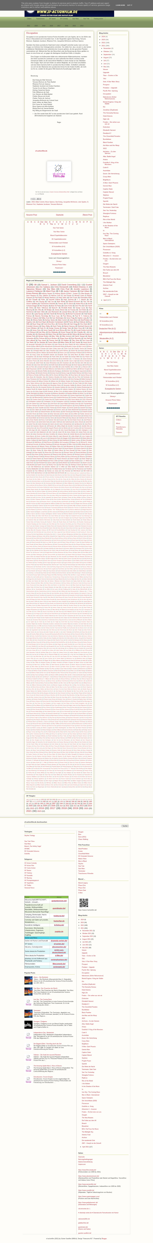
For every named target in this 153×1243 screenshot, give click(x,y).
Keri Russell (87, 638)
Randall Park (74, 715)
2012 (75, 806)
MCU (40, 369)
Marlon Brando (65, 664)
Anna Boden (66, 489)
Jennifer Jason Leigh (70, 361)
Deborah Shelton (68, 546)
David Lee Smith (47, 542)
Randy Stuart (83, 715)
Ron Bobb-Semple (51, 731)
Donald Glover (74, 550)
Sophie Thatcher (32, 754)
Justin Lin (58, 632)
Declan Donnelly (78, 546)
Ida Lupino (55, 589)
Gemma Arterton (62, 572)
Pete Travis (67, 707)
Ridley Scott (45, 318)
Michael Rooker (43, 336)
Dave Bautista (31, 295)
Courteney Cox (74, 532)
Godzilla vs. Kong (109, 253)
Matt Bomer (38, 442)
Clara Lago (78, 528)
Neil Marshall (67, 691)
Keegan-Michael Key (33, 638)
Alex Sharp (63, 479)
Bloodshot (106, 276)
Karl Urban (84, 291)
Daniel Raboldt (45, 538)
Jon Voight (56, 621)
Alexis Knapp (77, 481)
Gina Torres (50, 418)
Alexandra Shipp (49, 481)
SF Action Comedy (30, 863)
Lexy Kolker (69, 650)
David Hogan (83, 540)
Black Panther (108, 142)
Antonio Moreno (52, 493)
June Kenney (40, 632)
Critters (29, 18)
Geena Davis (77, 416)
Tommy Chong (88, 770)
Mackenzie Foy (70, 658)
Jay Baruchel (78, 424)
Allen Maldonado (57, 483)
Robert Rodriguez (47, 729)
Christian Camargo (39, 526)
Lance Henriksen (87, 644)
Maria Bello (86, 438)
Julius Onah (87, 629)
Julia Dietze (52, 629)
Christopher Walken (75, 401)
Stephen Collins (51, 756)
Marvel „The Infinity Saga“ (32, 846)
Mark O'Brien (46, 664)
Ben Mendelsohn (47, 346)
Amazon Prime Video (59, 264)
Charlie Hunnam (59, 399)
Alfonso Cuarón (81, 385)
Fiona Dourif (65, 566)
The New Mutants (109, 267)
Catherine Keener (48, 397)
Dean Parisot (50, 407)
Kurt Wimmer (49, 644)
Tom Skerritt (52, 379)
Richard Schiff (38, 456)
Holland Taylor (30, 587)
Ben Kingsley (44, 306)
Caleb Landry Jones (54, 348)
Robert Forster (71, 725)
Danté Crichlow (82, 538)
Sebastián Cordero (77, 746)
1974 (79, 799)
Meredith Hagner (82, 674)
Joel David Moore (53, 613)
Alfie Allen (84, 481)
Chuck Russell (43, 528)
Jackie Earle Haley (44, 422)
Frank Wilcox (70, 568)
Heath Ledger (86, 581)
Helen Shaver (49, 583)
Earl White (85, 552)
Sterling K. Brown (76, 464)
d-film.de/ (59, 955)
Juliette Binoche (75, 434)
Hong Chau (39, 587)
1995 (41, 803)
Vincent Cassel (65, 778)
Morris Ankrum (36, 687)
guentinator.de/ (59, 908)
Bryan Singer (36, 324)
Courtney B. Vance (85, 532)
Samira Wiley (73, 742)
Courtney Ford (30, 534)
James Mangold (86, 597)
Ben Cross (59, 391)
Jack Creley (31, 593)
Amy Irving (71, 387)
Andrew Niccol (80, 303)
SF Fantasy (28, 873)
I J (65, 222)
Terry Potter (37, 766)
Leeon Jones (52, 648)
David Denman (57, 540)
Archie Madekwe (63, 493)
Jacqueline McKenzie (70, 202)
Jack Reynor (32, 422)
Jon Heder (48, 621)
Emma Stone (47, 560)
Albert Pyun (50, 291)
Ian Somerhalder (38, 589)
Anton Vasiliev (86, 491)
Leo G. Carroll (41, 650)
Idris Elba (38, 310)
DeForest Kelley (31, 352)
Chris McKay (68, 524)
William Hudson (78, 782)
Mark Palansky (55, 664)
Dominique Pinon (80, 548)
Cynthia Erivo (49, 534)
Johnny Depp (58, 619)
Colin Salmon (32, 403)
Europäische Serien (59, 254)
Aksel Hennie (68, 383)
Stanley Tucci (52, 464)
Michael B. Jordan (86, 442)
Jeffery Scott (31, 605)
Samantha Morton (52, 742)
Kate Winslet (86, 434)
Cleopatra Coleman (41, 530)
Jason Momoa (60, 330)
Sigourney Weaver (34, 289)
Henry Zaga (39, 585)
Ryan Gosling (75, 460)
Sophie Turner (41, 464)
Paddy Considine (81, 697)
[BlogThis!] (34, 199)
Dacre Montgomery (68, 534)
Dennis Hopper (61, 407)
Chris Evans (73, 297)
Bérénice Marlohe (68, 513)
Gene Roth (71, 572)
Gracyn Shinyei (61, 577)
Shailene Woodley (54, 377)
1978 (33, 801)
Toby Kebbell (31, 770)
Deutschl (83, 407)
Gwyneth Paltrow (54, 299)
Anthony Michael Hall (65, 491)
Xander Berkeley (73, 784)
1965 (59, 799)
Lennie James (32, 650)
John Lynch (30, 432)
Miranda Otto (68, 685)
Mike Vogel (71, 682)
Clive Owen (83, 324)
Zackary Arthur (72, 786)
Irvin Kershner (52, 591)
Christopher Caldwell (73, 526)
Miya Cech (77, 685)
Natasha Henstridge (41, 316)
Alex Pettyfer (44, 385)
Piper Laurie (56, 711)
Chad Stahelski (66, 519)
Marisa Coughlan (68, 662)
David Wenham (48, 544)
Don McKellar (35, 550)
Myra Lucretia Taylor (65, 687)
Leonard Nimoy (67, 312)
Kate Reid (84, 634)
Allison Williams (68, 483)
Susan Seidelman (80, 760)
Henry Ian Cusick (77, 583)
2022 (104, 42)
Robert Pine (72, 727)
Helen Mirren (40, 583)
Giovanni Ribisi (61, 418)
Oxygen (106, 264)
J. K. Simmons (75, 358)
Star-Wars (27, 844)
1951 (27, 799)
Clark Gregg (73, 324)
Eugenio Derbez (67, 562)
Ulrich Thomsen (65, 776)
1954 (37, 799)
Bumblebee (107, 139)
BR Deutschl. (49, 391)
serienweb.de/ (59, 967)
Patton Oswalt (76, 701)
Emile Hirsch (32, 414)
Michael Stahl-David (63, 680)
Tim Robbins (65, 340)
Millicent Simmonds (37, 685)
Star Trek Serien (58, 228)
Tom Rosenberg (78, 770)
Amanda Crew (78, 483)
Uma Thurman (65, 471)
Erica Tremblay (38, 562)
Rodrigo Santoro (87, 729)
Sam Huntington (46, 740)
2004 (90, 803)
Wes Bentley (40, 782)
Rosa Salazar (73, 733)
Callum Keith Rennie (43, 515)
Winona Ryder (37, 320)
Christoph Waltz (38, 350)
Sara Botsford (83, 742)
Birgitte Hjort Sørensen (82, 503)
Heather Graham (30, 583)
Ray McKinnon (44, 717)
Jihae (48, 609)
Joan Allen (29, 611)
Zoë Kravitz (60, 473)
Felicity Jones (30, 416)
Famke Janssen (85, 414)
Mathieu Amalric (38, 670)
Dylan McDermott (73, 409)
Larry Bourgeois (50, 646)
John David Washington (68, 430)
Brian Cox (83, 393)
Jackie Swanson (75, 593)
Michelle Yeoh (68, 371)
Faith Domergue (71, 564)
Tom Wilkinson (39, 471)
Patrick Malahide (55, 701)
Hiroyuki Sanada (86, 585)
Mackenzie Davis (55, 438)
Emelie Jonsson (68, 558)
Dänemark (84, 409)
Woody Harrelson (50, 297)
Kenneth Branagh (66, 365)
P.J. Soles (72, 697)
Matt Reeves (48, 442)
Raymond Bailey (61, 717)
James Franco (32, 361)
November (107, 48)
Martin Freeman (56, 666)
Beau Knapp (86, 497)
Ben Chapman (37, 499)
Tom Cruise (86, 340)
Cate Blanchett (36, 397)
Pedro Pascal (62, 705)
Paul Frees (38, 703)
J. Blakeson (81, 591)
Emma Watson (68, 560)
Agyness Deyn (57, 383)
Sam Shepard (86, 740)
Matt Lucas (74, 670)
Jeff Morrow (72, 603)
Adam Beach (41, 475)
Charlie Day (48, 399)
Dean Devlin (29, 546)
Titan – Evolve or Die (110, 75)
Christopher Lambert (34, 401)
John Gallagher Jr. (84, 430)
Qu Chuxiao (42, 713)
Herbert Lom (56, 585)
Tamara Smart (63, 762)
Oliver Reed (47, 697)
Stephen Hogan (71, 756)
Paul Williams (37, 705)
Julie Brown (69, 629)
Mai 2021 (85, 947)
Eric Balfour (77, 560)
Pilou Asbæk (47, 711)
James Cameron (70, 291)
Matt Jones (66, 670)
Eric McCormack (86, 560)
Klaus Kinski (51, 642)
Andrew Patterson (54, 487)
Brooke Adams (69, 511)
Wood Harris (59, 784)
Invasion (61, 420)
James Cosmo (68, 597)
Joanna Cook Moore (48, 611)
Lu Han (71, 654)
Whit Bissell (77, 471)
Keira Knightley (53, 638)
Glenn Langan (76, 574)
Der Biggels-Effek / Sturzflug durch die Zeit (47, 1044)
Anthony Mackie (60, 293)
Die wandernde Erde (110, 291)
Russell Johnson (82, 735)
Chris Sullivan (86, 524)
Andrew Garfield (43, 487)
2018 (51, 26)
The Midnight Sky (109, 282)
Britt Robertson (40, 395)
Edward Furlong (81, 554)
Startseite (60, 215)
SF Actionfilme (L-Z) (58, 250)
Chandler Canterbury (77, 397)
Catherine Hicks (32, 519)
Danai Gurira (83, 536)
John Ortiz (83, 363)
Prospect (106, 85)
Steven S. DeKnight (33, 760)
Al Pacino (47, 477)
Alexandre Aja (59, 481)
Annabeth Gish (30, 491)
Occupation (107, 94)
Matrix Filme (52, 334)
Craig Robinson (40, 534)
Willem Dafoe (64, 342)
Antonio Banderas (31, 493)
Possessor (106, 249)
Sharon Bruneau (66, 748)
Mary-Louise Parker (62, 668)
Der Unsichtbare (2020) (111, 246)
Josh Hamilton (37, 627)
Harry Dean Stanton (32, 420)
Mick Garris (35, 682)
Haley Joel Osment (33, 581)
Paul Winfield (46, 705)
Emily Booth (87, 558)
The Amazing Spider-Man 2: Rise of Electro (48, 1066)
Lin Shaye (53, 652)
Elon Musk (58, 558)
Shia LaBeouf (30, 340)
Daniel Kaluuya (55, 405)
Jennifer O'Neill (62, 605)
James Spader (48, 330)
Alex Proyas (48, 479)
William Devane (58, 782)
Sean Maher (45, 746)
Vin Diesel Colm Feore (53, 778)
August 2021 (86, 939)
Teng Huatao (62, 764)
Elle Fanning (67, 411)
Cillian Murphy (85, 293)
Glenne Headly (86, 574)
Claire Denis (61, 528)
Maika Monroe (61, 369)
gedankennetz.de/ (59, 901)
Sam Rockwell (40, 462)
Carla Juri (28, 517)
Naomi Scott (58, 689)
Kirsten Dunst (36, 642)
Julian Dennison (38, 434)
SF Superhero (28, 883)
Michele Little (82, 680)
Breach (105, 273)
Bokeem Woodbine (59, 393)
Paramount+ (59, 268)
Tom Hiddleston (68, 770)
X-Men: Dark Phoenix (110, 183)
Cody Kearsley (71, 530)
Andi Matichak (78, 485)
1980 (44, 801)
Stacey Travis (43, 754)
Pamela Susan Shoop (50, 699)
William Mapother (30, 784)
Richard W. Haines (37, 723)
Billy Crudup (41, 503)
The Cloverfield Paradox (111, 136)
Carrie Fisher (68, 306)
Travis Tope (48, 774)
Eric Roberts (29, 562)
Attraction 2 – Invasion (111, 256)
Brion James (53, 511)
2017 (58, 26)
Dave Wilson (36, 540)
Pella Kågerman (82, 705)
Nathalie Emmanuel (42, 691)
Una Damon (75, 776)
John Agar (32, 430)
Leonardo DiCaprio (43, 367)
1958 (53, 799)
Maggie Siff (47, 660)
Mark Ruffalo (61, 301)
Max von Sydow (78, 672)
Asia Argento (83, 495)
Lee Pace (31, 367)
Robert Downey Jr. (80, 287)
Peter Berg (75, 707)
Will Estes (49, 782)
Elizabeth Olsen (62, 354)
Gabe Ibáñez (73, 570)
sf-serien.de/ (59, 944)
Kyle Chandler (78, 332)
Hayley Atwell (76, 581)
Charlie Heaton (63, 522)
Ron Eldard (61, 731)
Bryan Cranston (41, 348)
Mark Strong (53, 440)
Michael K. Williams (44, 678)
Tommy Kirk (31, 772)
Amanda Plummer (46, 387)
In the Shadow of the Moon (90, 1086)
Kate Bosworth (76, 634)
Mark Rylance (43, 440)
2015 (74, 26)
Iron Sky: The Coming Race (43, 999)
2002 (78, 803)
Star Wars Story (63, 464)
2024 (104, 36)
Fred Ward (55, 416)
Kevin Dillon (29, 640)
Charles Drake (30, 522)
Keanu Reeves (32, 293)
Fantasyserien (98, 18)
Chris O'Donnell (87, 399)
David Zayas (68, 544)
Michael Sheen (52, 680)
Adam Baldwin (31, 475)
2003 (84, 803)
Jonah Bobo (64, 621)
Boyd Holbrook (80, 322)
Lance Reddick (32, 646)
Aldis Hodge (88, 383)
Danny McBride (79, 405)
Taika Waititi (71, 466)
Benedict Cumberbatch (56, 322)
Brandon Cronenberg (51, 507)
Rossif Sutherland (53, 735)
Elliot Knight (50, 558)
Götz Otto (79, 579)
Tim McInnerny (86, 766)
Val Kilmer (82, 776)
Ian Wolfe (47, 589)
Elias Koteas (56, 411)
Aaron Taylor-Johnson (33, 383)
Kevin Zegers (47, 640)
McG (29, 674)
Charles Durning (40, 522)
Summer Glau (62, 760)
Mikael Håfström (54, 682)
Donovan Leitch (39, 552)
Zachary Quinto (50, 320)
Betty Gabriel (69, 391)
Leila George (61, 648)
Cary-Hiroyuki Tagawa (77, 517)
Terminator (86, 377)
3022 (105, 148)
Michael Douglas (85, 369)
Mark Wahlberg (64, 440)
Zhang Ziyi (87, 786)
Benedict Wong (60, 346)
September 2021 (87, 936)
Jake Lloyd (43, 597)
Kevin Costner (41, 436)
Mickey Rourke (44, 682)
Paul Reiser (66, 703)
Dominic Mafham (69, 548)
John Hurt (75, 363)
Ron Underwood (35, 733)
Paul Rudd (38, 297)
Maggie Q (66, 438)
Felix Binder (39, 566)
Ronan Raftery (46, 733)
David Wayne (39, 544)
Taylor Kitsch (31, 764)
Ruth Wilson (35, 737)
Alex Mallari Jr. (38, 479)
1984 (67, 801)
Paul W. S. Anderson (82, 316)
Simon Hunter (29, 752)
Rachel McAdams (81, 452)
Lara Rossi (41, 646)
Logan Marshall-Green (33, 438)
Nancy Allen (31, 689)
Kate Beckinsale (66, 634)
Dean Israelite (39, 407)
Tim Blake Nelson (57, 469)
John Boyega (40, 301)
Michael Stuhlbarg (46, 444)
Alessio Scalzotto (85, 477)
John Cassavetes (68, 615)
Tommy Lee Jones (53, 471)
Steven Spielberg (32, 303)
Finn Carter (47, 566)
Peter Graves (56, 709)
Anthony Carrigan (41, 491)
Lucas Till (87, 654)
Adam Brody (49, 475)
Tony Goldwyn (67, 772)
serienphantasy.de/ (59, 960)
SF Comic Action (29, 868)
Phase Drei (57, 452)
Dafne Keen (78, 534)
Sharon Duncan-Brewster (79, 748)
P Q (89, 222)
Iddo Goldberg (64, 589)
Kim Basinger (75, 640)
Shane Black (57, 748)
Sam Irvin (56, 740)
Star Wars (75, 18)
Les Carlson (50, 650)
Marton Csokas (76, 666)
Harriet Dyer (44, 581)
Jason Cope (43, 601)
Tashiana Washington (86, 762)
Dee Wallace (42, 352)
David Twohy (57, 326)
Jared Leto (53, 424)
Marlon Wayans (76, 664)
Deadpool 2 (107, 133)
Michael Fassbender (74, 314)
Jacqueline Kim (50, 595)
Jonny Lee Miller (37, 625)
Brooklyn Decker (80, 511)
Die (46, 222)
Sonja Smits (79, 752)
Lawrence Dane (42, 648)
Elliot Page (76, 411)
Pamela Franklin (37, 699)
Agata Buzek (29, 477)
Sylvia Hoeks (36, 762)
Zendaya (76, 381)
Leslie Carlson (59, 650)
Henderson (58, 583)
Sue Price (77, 377)
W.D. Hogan (49, 780)
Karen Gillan (41, 312)
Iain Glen (54, 420)
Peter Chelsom (83, 707)
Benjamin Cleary (35, 501)
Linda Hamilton (65, 367)
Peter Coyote (82, 450)
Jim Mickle (62, 609)
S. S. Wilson (86, 460)
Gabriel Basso (82, 570)
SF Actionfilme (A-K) (58, 246)
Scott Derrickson (75, 462)
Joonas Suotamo (48, 625)
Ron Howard (76, 731)
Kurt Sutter (41, 644)
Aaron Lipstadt (80, 473)
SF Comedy (64, 18)
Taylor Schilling (41, 764)
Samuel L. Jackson (49, 285)
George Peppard (47, 574)
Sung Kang (71, 760)
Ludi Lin (28, 656)
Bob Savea (64, 505)
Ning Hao (53, 693)
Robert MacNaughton (60, 727)
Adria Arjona (46, 383)
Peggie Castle (72, 705)
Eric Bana (65, 414)
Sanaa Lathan (51, 462)
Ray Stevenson (45, 454)
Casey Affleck (88, 517)
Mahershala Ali (76, 438)
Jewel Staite (87, 607)
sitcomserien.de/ (59, 947)
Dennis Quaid (73, 407)
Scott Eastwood (45, 744)
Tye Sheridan (41, 342)
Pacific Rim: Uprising (110, 91)
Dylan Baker (77, 552)
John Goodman (64, 363)
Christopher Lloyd (61, 401)
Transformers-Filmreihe (47, 303)
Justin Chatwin (49, 632)
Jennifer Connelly (73, 426)
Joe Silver (44, 613)
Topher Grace (86, 772)
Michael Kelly (55, 678)
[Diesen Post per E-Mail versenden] (32, 199)
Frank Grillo (55, 356)
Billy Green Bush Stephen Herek (65, 503)
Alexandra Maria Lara (37, 481)
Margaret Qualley (45, 662)
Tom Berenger (40, 770)
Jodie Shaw (59, 611)
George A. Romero (81, 572)
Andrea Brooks (88, 485)
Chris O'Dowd (77, 524)
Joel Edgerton (64, 613)
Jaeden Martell (83, 595)
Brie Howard (31, 511)
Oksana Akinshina (50, 695)
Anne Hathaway (81, 344)
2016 (66, 26)
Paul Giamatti (70, 450)
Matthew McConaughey (61, 442)
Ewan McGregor (44, 356)
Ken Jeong (79, 638)
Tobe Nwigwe (88, 768)
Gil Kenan (42, 418)
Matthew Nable (35, 672)
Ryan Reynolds (76, 338)
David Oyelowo (85, 350)
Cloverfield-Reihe (60, 530)
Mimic (90, 371)
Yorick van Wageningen (38, 786)
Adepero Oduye (86, 475)
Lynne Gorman (48, 658)
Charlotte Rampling (31, 524)
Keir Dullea (44, 638)
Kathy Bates (69, 636)
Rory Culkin (54, 460)
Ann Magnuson (57, 489)
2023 (39, 811)
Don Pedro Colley (54, 550)
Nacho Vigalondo (87, 687)
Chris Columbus (43, 524)
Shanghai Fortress (109, 213)
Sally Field (76, 737)
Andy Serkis (63, 297)
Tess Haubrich (46, 766)
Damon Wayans (32, 536)
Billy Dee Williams (50, 503)
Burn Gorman (58, 513)
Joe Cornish (77, 611)
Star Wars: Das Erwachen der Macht (45, 988)
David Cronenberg (68, 285)
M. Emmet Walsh (59, 658)
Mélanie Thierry (44, 446)
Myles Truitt (55, 687)
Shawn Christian (45, 750)
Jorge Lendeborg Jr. (68, 625)
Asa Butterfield (63, 495)
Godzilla (37, 577)
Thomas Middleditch (32, 469)
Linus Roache (83, 652)
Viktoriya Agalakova (39, 778)
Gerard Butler (32, 418)
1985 (72, 801)
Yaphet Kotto (83, 784)
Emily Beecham (78, 558)
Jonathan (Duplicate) (110, 110)
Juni (105, 64)
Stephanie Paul (30, 756)
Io (103, 230)
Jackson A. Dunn (85, 593)
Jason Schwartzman (65, 424)
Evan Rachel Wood (42, 564)
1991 (30, 803)
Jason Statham (52, 601)
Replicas (106, 216)
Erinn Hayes (47, 562)
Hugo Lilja (85, 587)
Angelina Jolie (30, 322)
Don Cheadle (33, 299)
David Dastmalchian (46, 540)
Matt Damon (63, 334)
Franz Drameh (32, 570)
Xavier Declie (30, 473)
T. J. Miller (44, 762)
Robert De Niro (52, 725)
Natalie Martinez (30, 691)
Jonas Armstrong (74, 621)
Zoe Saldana (44, 287)
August (106, 57)
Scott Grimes (55, 744)
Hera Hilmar (48, 585)
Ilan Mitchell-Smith (82, 589)
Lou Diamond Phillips (52, 654)
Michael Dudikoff (32, 678)
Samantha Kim (41, 742)
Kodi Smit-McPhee (61, 642)
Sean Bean (29, 377)
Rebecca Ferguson (32, 318)
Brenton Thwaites (42, 509)
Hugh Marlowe (76, 587)
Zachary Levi (41, 473)
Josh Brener (87, 625)
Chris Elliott (52, 524)
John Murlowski (74, 617)
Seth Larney (39, 748)
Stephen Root (57, 758)
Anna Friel (75, 489)
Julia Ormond (60, 629)
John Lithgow (64, 617)
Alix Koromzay (47, 483)
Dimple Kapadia (49, 548)
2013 (82, 806)
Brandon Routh (63, 507)
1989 (84, 801)
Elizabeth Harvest (109, 130)
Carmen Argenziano (76, 395)
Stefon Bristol (61, 754)
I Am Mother (107, 222)
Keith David (54, 365)
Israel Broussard (72, 591)
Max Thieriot (61, 672)
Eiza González (63, 556)
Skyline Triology (29, 835)
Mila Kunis (79, 682)
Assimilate (106, 170)
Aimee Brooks (39, 477)
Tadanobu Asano (53, 762)
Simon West (48, 752)
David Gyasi (75, 540)
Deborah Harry (47, 546)
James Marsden (45, 361)
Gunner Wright (71, 579)
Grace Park (52, 577)
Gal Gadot (65, 356)
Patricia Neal (45, 701)
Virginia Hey (29, 780)
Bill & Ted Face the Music (112, 279)
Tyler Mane (49, 776)
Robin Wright (86, 458)
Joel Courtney (74, 428)
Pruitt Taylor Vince (77, 711)
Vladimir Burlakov (39, 780)
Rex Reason (37, 719)
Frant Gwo (78, 568)
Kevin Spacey (78, 365)
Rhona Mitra (45, 375)
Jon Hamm (39, 621)
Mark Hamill (50, 314)
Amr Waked (87, 483)
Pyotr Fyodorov (88, 711)
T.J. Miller (62, 466)
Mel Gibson (73, 334)
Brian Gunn (65, 509)
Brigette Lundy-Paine (41, 511)
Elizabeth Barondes (85, 556)
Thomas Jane (53, 340)
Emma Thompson (57, 560)
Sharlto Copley (67, 377)
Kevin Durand (38, 640)
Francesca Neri (42, 568)
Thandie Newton (56, 766)
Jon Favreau (72, 310)
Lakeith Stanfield (68, 644)
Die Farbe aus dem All (111, 270)
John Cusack (54, 430)
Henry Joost (87, 583)
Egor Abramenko (52, 556)
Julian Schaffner (50, 434)
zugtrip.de (59, 931)
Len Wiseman (70, 648)
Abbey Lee (89, 473)
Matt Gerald (58, 670)
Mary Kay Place (51, 668)
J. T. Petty (89, 591)
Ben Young (71, 499)
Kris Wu (70, 642)
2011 (67, 806)
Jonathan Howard (42, 623)
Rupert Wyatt (72, 735)
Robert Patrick (36, 458)
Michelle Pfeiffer (42, 371)
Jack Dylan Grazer (75, 420)
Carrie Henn (55, 517)
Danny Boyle (55, 538)
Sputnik (105, 201)
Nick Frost (76, 691)
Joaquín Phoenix (53, 428)
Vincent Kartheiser (76, 778)
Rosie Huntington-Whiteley (39, 735)
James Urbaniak (61, 599)
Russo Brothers (52, 338)
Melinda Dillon (64, 674)
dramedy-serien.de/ (59, 941)
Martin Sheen (66, 666)
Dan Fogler (58, 536)
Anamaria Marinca (68, 485)
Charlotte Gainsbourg (84, 522)
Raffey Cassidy (45, 715)
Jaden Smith (56, 422)
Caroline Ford (46, 517)
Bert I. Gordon (73, 293)
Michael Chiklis (58, 676)
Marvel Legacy (86, 666)
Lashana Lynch (77, 646)
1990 (90, 801)
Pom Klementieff (66, 711)
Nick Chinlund (36, 448)
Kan (47, 365)
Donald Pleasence (85, 550)
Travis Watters (57, 774)
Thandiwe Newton (84, 466)
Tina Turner (61, 768)
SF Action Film (29, 865)
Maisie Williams (56, 660)
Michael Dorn (77, 676)
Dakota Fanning (88, 534)
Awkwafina (48, 497)
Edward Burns (61, 554)
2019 (43, 26)
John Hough (37, 617)
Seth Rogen (48, 748)
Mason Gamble (73, 668)
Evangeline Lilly (31, 356)
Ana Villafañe (48, 485)
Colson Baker (64, 403)
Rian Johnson (68, 454)
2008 (45, 806)
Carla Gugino (63, 395)
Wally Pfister (67, 780)
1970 (68, 799)
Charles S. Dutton (51, 522)
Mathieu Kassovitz (48, 670)
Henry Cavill (45, 420)
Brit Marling (61, 511)
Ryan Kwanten (51, 737)
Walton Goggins (77, 780)
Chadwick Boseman (62, 397)
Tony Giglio (58, 772)
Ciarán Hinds (52, 528)
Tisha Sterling (79, 768)
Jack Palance (88, 420)
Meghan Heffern (44, 674)
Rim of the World (109, 219)
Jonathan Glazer (85, 621)
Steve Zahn (78, 758)
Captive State (108, 189)
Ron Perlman (40, 338)
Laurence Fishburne (34, 291)
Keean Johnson (88, 636)
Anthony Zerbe (77, 491)
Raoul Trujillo (34, 717)
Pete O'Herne (46, 707)
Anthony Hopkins (68, 389)
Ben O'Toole (46, 499)
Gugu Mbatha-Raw (60, 579)
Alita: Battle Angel (109, 156)
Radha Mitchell (35, 715)
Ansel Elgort (42, 322)
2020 (36, 26)
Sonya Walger (88, 752)
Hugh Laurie (67, 587)
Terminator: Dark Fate (111, 207)
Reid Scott (84, 717)
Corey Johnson (47, 532)
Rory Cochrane (63, 733)
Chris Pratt (64, 289)
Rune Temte (63, 735)
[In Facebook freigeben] (38, 199)
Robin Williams (57, 729)
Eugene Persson (57, 562)
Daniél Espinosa (67, 405)
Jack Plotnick (64, 593)
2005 (31, 806)
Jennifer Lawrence (81, 289)
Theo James (42, 340)
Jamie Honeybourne (72, 599)
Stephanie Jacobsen (43, 204)
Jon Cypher (31, 621)
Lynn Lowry (39, 658)
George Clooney (54, 328)
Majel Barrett (65, 660)
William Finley (67, 782)
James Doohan (87, 358)
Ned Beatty (59, 691)
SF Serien (52, 18)
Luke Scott (55, 656)
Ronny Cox (54, 733)
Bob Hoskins (55, 505)
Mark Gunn (37, 664)
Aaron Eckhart (85, 381)
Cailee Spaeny (88, 513)
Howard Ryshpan (48, 587)
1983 (61, 801)
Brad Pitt (32, 507)
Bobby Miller (72, 505)
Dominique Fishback (75, 352)
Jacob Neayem (30, 595)
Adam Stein (67, 475)
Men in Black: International (108, 239)
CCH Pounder (78, 513)
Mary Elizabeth (41, 668)
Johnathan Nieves (37, 619)
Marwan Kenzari (30, 668)
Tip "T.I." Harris (70, 768)
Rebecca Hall (57, 454)
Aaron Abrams (70, 473)
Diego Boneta (31, 548)
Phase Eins (48, 452)
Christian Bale (62, 324)
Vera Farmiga (75, 379)
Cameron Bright (65, 515)
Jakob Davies (58, 597)
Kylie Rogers (58, 644)
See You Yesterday (109, 210)
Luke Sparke (82, 202)
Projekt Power (108, 198)
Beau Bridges (77, 497)
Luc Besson (84, 367)
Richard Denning (76, 719)
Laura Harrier (86, 646)
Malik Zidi (85, 660)
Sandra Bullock (63, 462)
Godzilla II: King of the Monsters (111, 163)
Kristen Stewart (66, 332)
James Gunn (36, 330)
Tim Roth (35, 768)
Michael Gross (30, 371)
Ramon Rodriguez (64, 715)
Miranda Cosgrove (58, 685)
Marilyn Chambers (57, 662)
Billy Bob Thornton (31, 503)
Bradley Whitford (72, 393)
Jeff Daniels (50, 426)
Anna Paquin (69, 344)
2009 (53, 806)
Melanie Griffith (54, 674)
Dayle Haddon (86, 544)
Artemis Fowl (107, 285)
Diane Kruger (88, 546)
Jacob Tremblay (40, 595)
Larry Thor (59, 646)
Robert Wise (64, 375)
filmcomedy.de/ (59, 964)
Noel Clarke (87, 693)
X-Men (65, 784)
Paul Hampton (47, 703)
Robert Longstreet (48, 727)
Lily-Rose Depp (45, 652)
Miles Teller (55, 336)
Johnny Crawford (48, 619)
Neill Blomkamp (68, 446)
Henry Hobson (67, 583)
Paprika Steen (82, 699)
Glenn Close (78, 328)
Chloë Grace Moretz (73, 399)
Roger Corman (32, 731)
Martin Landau (75, 440)
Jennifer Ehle (86, 426)
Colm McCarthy (37, 532)
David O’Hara (65, 542)
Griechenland (49, 579)
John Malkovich (41, 432)
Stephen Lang (81, 318)
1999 (61, 803)
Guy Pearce (86, 356)
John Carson (58, 615)
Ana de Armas (57, 485)
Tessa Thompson (31, 379)
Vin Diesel (69, 303)
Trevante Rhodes (67, 774)
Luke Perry (47, 656)
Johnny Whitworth (77, 619)
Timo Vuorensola (44, 768)
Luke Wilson (83, 656)
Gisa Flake (68, 574)
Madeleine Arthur (81, 658)
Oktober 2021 (87, 933)
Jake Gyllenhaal (67, 422)
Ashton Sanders (73, 495)
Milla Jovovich (67, 336)
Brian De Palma (56, 306)
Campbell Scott (75, 515)
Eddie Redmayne (37, 554)
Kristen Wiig (52, 436)
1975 (84, 799)
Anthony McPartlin (52, 491)
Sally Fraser (30, 462)
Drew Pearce (69, 552)
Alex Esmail (29, 479)
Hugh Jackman (69, 299)
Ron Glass (68, 731)
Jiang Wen (42, 609)
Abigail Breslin (87, 342)
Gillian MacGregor (58, 574)
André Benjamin (75, 487)
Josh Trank (55, 627)
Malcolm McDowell (75, 660)
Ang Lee (84, 487)
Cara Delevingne (85, 515)
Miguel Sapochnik (80, 371)
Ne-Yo (51, 691)
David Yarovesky (59, 544)
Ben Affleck (36, 346)
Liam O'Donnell (86, 650)
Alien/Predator (85, 320)
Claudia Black (30, 530)
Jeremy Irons (30, 428)
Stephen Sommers (68, 758)
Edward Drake (71, 554)
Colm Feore (53, 403)
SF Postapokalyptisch (31, 880)
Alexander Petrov (55, 385)
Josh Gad (28, 627)
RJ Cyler (74, 713)
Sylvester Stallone (50, 466)
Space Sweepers (109, 243)
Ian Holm (44, 358)
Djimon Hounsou (69, 326)
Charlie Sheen (72, 522)
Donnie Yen (29, 552)
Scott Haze (64, 744)
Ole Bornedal (61, 695)
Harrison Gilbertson (55, 581)
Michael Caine (79, 295)
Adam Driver (74, 320)
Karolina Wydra (35, 634)
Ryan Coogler (64, 460)
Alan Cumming (55, 477)
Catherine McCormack (44, 519)
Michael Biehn (72, 369)
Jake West (50, 597)
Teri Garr (70, 764)
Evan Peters (31, 564)
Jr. (86, 627)
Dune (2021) (82, 837)
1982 (55, 801)
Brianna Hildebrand (75, 509)
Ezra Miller (74, 414)
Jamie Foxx (32, 424)
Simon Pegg (70, 318)
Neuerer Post (31, 215)
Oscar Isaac (55, 316)
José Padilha (63, 627)
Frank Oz (43, 328)
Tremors (60, 303)
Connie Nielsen (63, 350)
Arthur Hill (54, 495)
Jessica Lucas (77, 607)
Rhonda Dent (55, 719)
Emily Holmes (29, 560)
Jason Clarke (34, 601)
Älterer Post (87, 215)
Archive (71, 493)
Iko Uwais (73, 589)
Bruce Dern (89, 511)
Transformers (40, 18)
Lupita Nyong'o (39, 314)
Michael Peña (30, 336)
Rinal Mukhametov (78, 723)
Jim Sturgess (70, 609)
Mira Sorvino (47, 685)
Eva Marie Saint (78, 562)
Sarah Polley (34, 744)
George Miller (75, 356)
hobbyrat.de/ (59, 916)
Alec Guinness (32, 385)
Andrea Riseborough (83, 387)
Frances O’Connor (31, 568)
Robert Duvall (61, 725)
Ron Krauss (85, 731)
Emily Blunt (74, 354)
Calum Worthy (54, 515)
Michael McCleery (65, 678)
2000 (67, 803)
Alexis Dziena (68, 481)
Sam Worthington (58, 318)
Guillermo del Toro (84, 418)
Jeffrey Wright (61, 426)
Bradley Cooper (71, 346)
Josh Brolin (82, 310)
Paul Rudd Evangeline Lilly (79, 703)
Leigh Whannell (63, 436)
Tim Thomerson (79, 469)
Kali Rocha (77, 632)
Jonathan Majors (66, 623)
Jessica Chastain (84, 361)
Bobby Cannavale (45, 393)
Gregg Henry (31, 579)
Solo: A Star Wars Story (111, 81)
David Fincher (66, 540)
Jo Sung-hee (86, 609)
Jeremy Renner (60, 310)
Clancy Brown (69, 528)
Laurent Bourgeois (31, 648)
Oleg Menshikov (71, 695)
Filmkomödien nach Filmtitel (58, 243)
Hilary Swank (75, 585)
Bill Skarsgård (32, 393)
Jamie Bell (89, 422)
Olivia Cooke (88, 373)
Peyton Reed (83, 709)
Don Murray (44, 550)
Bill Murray (78, 391)
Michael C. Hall (48, 676)
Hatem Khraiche (66, 581)
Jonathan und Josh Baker (80, 623)
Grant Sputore (70, 577)
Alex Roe (55, 479)
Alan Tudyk (78, 383)
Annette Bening (55, 389)
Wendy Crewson (30, 782)
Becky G (28, 499)
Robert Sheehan (62, 458)
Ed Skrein (35, 411)
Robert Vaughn (74, 458)
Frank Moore (61, 568)
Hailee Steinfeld (88, 579)
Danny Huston (73, 538)
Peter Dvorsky (36, 709)
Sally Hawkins (84, 737)
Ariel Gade (77, 493)
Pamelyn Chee (61, 699)
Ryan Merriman (61, 737)
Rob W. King (31, 725)
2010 (61, 806)
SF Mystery (28, 878)
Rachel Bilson (82, 713)
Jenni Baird (53, 605)
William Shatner (66, 381)
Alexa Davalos (80, 479)
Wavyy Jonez (86, 780)
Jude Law (50, 301)
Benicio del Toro (80, 499)
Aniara (105, 159)
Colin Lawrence (82, 530)
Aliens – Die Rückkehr (41, 977)
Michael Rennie (30, 680)
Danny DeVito (63, 538)
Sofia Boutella (30, 464)
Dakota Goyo (74, 403)
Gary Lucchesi (34, 572)
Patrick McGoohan (66, 701)
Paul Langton (57, 703)
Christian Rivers (50, 526)
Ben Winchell (62, 499)
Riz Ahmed (54, 375)
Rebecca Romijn (33, 375)
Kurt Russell (88, 365)
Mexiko (34, 676)
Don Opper (35, 409)
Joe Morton (64, 428)
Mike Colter (63, 682)
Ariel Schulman (86, 493)
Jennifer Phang (73, 605)
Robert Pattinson (49, 458)
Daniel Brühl (36, 538)
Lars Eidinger (67, 646)
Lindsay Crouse (63, 652)
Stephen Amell (41, 756)
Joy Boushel (72, 627)
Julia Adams (43, 629)
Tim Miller (28, 768)
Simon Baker (77, 750)
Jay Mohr (79, 601)
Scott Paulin (73, 744)
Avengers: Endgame (40, 1021)
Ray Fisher (35, 454)
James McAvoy (56, 361)
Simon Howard (86, 750)
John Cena (78, 615)
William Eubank (31, 381)
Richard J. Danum (43, 721)
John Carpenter (42, 430)
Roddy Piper (78, 729)
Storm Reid (54, 760)
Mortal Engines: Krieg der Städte (92, 978)
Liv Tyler (75, 367)
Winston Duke (49, 784)
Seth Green (31, 748)
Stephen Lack (81, 756)
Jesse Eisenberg (37, 607)
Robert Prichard (82, 727)
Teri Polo (76, 764)
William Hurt (54, 381)
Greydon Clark (40, 579)
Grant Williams (80, 577)
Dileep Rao (40, 548)
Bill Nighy (72, 501)
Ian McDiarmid (54, 358)
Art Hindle (38, 495)
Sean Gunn (37, 746)
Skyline (72, 752)
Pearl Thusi (54, 705)
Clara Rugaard (86, 528)
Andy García (58, 344)
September (107, 54)
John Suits (52, 432)
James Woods (78, 422)
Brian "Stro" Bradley (54, 509)
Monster (28, 687)
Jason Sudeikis (62, 601)
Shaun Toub (36, 750)
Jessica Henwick (67, 607)
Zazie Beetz (51, 473)
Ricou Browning (72, 456)
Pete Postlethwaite (57, 707)
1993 (35, 803)
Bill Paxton (69, 322)
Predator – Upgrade (110, 88)
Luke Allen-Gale (37, 656)
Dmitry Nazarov (59, 548)
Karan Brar (85, 632)
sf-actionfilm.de (41, 151)
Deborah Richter (57, 546)
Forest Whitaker (31, 328)
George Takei (66, 328)
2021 (28, 26)
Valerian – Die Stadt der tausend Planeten (47, 1055)
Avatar (34, 497)
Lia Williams (77, 650)
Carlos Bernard (37, 517)
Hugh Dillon (59, 587)
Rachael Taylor (68, 452)
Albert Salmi (65, 477)
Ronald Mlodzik (43, 460)
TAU (104, 78)
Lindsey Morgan (73, 652)
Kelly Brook (62, 638)
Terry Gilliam (29, 766)
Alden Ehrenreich (74, 477)
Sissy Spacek (56, 752)
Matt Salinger (82, 670)
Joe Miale (85, 611)
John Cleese (87, 615)
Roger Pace (41, 731)
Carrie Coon (67, 348)
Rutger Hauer (64, 338)
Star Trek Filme (29, 841)
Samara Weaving (63, 742)
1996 (47, 803)
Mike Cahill (72, 444)
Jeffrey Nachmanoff (42, 605)
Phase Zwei (82, 890)
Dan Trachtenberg (86, 403)
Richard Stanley (50, 456)
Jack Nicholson (55, 593)
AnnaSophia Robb (85, 489)
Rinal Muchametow (66, 723)
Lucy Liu (45, 438)
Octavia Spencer (81, 448)
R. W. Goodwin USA (65, 713)
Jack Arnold (67, 295)
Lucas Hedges (79, 654)
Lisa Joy (34, 654)
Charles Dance (37, 399)
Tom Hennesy (58, 770)
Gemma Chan (87, 416)
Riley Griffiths (56, 723)
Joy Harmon (81, 627)
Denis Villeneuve (42, 308)
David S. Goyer (75, 542)
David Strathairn (86, 542)
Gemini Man (107, 186)
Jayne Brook (29, 603)
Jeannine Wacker (38, 426)
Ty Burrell (41, 776)
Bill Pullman (88, 391)
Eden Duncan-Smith (50, 554)
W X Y (65, 224)
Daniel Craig (44, 405)
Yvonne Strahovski (51, 786)
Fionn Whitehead (75, 566)
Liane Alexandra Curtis (32, 652)
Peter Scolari (74, 709)
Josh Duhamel (31, 332)
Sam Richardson (65, 740)
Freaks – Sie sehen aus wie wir (92, 995)
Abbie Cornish (39, 202)
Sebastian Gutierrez (65, 746)
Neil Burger (31, 373)
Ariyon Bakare (30, 495)
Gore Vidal (44, 577)
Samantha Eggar (30, 742)
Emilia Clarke (43, 414)
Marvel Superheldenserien (58, 235)
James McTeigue (30, 599)
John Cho (70, 330)
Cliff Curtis (51, 530)
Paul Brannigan (86, 701)
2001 (72, 803)
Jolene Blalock (88, 619)
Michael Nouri (76, 678)
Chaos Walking (83, 839)
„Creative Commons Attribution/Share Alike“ (59, 192)
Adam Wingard (76, 475)
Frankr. (43, 299)
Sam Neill (87, 338)
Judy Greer (37, 365)
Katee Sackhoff (36, 636)
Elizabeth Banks (66, 308)
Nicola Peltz (36, 693)
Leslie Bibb (54, 367)
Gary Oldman (43, 295)
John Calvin (36, 615)
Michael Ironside (33, 444)
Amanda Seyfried (60, 387)
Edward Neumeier (40, 556)
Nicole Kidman (47, 448)
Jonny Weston (71, 432)
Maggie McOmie (38, 660)
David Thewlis (29, 544)
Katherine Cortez (46, 636)
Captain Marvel (108, 192)
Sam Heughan (36, 740)
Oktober (106, 51)
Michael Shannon (41, 680)
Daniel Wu (74, 350)
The (51, 224)
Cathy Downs (56, 519)
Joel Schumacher (86, 428)
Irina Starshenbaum (42, 591)
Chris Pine (78, 306)
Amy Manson (39, 485)
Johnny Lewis (67, 619)
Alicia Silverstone (36, 483)
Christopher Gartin (32, 528)
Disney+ (59, 261)
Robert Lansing (36, 727)
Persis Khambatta (36, 707)
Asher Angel (39, 391)
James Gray (77, 597)
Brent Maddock (32, 509)
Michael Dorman (68, 676)
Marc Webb (35, 662)
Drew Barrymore (59, 552)
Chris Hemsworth (61, 287)
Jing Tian (78, 609)
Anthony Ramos (81, 389)
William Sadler (40, 784)
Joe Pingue (37, 613)
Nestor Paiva (80, 446)
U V (57, 224)
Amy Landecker (30, 485)
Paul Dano (29, 703)
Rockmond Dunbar (68, 729)
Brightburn (106, 180)
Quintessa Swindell (53, 713)
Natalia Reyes (86, 689)
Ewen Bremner (52, 564)
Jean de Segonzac (40, 603)
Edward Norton (45, 411)
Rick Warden (47, 723)
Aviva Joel (41, 497)
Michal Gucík (73, 680)
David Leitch (57, 542)
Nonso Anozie (30, 695)
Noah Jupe (71, 693)
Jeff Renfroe (89, 603)
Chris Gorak (60, 524)
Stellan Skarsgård (72, 754)
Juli (104, 60)
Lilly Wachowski (40, 334)
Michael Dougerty (87, 676)
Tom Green (49, 770)
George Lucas (80, 308)
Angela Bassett (42, 389)
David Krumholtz (36, 542)
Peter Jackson (65, 709)
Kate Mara (42, 332)
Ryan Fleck (43, 737)
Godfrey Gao (29, 577)
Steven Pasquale (87, 758)
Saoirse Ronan (85, 375)
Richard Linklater (68, 721)
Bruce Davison (52, 395)
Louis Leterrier (63, 654)
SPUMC (69, 737)
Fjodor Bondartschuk (43, 416)
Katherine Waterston (58, 636)
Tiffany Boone (77, 766)
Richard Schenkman (80, 721)
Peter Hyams (38, 452)
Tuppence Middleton (31, 776)
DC (53, 239)
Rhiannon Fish (31, 204)
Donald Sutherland (48, 409)
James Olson (40, 599)
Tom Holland (43, 379)
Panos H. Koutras (72, 699)
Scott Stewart (82, 744)
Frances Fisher (86, 566)
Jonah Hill (61, 432)
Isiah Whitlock (62, 591)
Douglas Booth (49, 552)
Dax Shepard (77, 544)
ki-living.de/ (59, 925)
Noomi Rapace (69, 448)
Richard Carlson (80, 454)
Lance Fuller (78, 644)
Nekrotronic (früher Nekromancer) (109, 98)
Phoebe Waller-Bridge (36, 711)
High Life (106, 119)
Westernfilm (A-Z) (107, 338)
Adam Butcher (58, 475)
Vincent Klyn (86, 778)
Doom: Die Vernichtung (111, 173)
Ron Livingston (31, 460)
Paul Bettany (67, 316)
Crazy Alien (107, 177)
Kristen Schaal (77, 642)
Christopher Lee (49, 401)
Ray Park (52, 717)
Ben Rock (54, 499)
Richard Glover (32, 721)
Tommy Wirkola (41, 772)
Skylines (106, 195)
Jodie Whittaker (68, 611)
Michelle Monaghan (60, 444)
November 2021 (87, 930)
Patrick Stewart (80, 336)
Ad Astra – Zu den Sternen (109, 152)
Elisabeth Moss (73, 556)
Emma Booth (38, 560)
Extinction (106, 127)
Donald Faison (65, 550)
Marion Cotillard (31, 440)
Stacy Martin (52, 754)
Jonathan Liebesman (54, 623)
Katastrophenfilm (55, 634)
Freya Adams (51, 570)
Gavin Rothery (52, 572)
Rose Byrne (74, 375)
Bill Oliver (80, 501)
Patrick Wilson (58, 450)
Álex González (30, 788)
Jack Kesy (46, 593)
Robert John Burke (81, 725)
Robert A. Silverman (41, 725)
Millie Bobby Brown (84, 444)
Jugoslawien (35, 629)
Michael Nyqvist (86, 678)
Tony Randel (77, 772)
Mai (105, 67)
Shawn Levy (86, 462)
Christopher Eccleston (86, 526)
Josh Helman (46, 627)
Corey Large (57, 532)
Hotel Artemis (107, 116)
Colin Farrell (88, 306)
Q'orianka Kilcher (32, 713)
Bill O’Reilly (87, 501)
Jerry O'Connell (41, 428)
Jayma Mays (87, 601)
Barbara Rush (57, 497)
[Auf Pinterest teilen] (40, 199)
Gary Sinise (43, 572)
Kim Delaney (84, 640)
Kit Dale (44, 642)
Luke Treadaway (73, 656)
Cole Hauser (88, 401)
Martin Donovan (45, 666)
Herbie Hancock (66, 585)
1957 (48, 799)
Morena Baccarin (31, 446)
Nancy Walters (40, 689)
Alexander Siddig (69, 385)
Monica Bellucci (86, 685)
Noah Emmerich (62, 693)
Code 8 (105, 167)
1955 (42, 799)
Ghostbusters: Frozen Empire (43, 1077)
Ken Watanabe (53, 332)
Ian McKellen (65, 358)
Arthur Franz (46, 495)
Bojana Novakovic (82, 505)
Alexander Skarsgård (35, 344)
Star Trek (86, 18)
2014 (81, 26)
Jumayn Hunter (30, 632)
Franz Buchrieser (87, 568)
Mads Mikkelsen (50, 369)
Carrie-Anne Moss (49, 324)
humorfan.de (59, 921)
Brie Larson (82, 346)
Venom (105, 69)
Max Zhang (69, 672)
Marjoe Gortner (80, 662)
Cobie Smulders (51, 350)
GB (35, 285)
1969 (64, 799)
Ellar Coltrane (41, 558)
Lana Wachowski (53, 312)
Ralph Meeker (54, 715)
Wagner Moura (58, 780)
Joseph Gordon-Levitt (83, 330)
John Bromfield (83, 613)
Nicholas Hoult (54, 373)
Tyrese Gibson (53, 342)
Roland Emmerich (74, 301)
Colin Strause (43, 403)
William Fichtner (43, 381)
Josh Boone (78, 625)
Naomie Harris (76, 689)
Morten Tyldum (46, 687)
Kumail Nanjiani (32, 644)
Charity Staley (86, 519)
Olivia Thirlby (37, 450)
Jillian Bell (54, 609)
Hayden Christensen (32, 358)
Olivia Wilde (48, 450)
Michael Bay (61, 314)
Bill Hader (65, 501)
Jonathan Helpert (30, 623)
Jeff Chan (64, 603)
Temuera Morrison (56, 204)
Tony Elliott (50, 772)
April (105, 300)
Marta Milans (35, 666)
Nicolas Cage (65, 373)
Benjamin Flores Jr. (47, 501)
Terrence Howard (85, 764)
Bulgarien (49, 513)
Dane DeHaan (32, 405)
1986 (78, 801)
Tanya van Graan (74, 762)
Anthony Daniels (46, 293)
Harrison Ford (55, 295)
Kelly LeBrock (70, 638)
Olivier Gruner (56, 697)
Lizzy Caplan (86, 436)
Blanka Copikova (38, 505)
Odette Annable (40, 695)
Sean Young (54, 746)
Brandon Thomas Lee (75, 507)
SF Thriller (27, 885)
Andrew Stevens (65, 487)
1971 (73, 799)
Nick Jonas (84, 691)
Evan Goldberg (88, 562)
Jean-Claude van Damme (53, 603)
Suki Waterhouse (36, 466)
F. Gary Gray (62, 564)
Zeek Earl (80, 786)
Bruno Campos (41, 513)
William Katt (87, 782)
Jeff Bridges (48, 310)
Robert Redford (37, 729)
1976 (89, 799)
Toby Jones (75, 340)
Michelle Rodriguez (55, 371)
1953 (32, 799)
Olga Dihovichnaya (82, 695)
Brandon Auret (40, 507)
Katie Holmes (77, 636)
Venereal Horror (63, 379)
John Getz (29, 617)
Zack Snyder (76, 342)
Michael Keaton (85, 334)
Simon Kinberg (39, 752)
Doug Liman (36, 354)
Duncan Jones (60, 409)
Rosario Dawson (83, 733)
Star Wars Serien (59, 232)
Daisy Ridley (46, 326)
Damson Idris (41, 536)
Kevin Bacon (30, 436)
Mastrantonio (82, 668)
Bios (79, 834)
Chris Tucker (29, 526)
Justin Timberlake (67, 632)
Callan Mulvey (31, 515)
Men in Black (73, 674)
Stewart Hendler (45, 760)
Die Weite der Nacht (110, 204)
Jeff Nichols (80, 603)
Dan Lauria (66, 536)
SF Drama (27, 870)
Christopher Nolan (86, 297)
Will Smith (86, 471)
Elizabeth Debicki (48, 354)
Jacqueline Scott (73, 595)
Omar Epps (65, 697)
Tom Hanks (30, 342)
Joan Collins (37, 611)
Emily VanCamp (55, 414)
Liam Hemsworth (80, 312)
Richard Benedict (65, 719)
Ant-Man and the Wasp (111, 145)
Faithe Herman (81, 564)
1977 (27, 801)
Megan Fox (74, 442)
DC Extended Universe (31, 851)
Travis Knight (38, 774)
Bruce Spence (50, 202)
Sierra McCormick (66, 750)
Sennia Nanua (88, 746)
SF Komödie (28, 875)
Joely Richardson (51, 363)
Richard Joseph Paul (55, 721)
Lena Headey (79, 648)
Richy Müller (61, 456)
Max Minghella (52, 672)
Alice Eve (35, 387)
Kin (104, 107)
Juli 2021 (85, 942)
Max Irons (43, 672)
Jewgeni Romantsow (31, 609)
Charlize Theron (79, 348)
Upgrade (106, 72)
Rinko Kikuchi (88, 723)
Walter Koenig (85, 379)
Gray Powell (89, 577)
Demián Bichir (53, 352)
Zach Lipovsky (62, 786)
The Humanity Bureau (111, 113)
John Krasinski (55, 617)
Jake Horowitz (34, 597)
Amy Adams (48, 344)
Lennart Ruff (88, 648)
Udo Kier (56, 776)
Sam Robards (76, 740)
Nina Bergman (45, 693)
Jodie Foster (39, 363)
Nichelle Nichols (43, 373)
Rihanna (82, 456)
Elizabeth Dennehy (31, 558)
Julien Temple (78, 629)
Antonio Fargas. (42, 493)
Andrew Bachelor (32, 487)
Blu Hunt (48, 505)
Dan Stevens (74, 536)
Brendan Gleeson (87, 507)
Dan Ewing (58, 202)
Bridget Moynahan (87, 509)
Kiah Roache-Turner (58, 640)
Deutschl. (55, 308)
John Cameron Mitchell (47, 615)
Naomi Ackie (50, 689)
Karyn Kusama (45, 634)
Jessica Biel (47, 607)
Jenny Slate (83, 605)
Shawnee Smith (56, 750)
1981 (50, 801)
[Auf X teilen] (36, 199)
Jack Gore (39, 593)
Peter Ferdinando (46, 709)
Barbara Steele (67, 497)
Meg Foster (35, 674)
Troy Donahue (78, 774)
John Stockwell (83, 617)
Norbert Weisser (77, 373)
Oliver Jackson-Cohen (36, 697)
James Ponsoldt (50, 599)
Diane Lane (63, 352)
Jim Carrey (29, 363)
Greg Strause (72, 418)
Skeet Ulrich (65, 752)
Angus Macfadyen (45, 489)
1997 (54, 803)
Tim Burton (68, 469)
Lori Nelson (41, 654)
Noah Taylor (58, 448)
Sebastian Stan (41, 377)
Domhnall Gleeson (84, 326)
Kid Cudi (68, 640)
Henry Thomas (30, 585)
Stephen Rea (48, 758)
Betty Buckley (57, 501)
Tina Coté (53, 768)
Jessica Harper (57, 607)
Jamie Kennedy (43, 424)
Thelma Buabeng (66, 766)
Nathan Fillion (56, 446)
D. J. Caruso (58, 534)
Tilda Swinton (45, 469)
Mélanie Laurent (76, 687)
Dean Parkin (38, 546)
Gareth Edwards (66, 416)
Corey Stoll (65, 532)
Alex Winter (71, 479)
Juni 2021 (85, 945)
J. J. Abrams (81, 299)
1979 (38, 801)
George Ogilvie (37, 574)
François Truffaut (42, 570)
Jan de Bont (83, 599)
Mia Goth (40, 676)
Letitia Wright (75, 436)
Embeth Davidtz (87, 411)
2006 (38, 806)
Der (41, 222)
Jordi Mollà (58, 625)
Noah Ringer (79, 693)
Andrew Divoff (30, 389)
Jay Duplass (71, 601)
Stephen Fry (61, 756)
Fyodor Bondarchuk (62, 570)
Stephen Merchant (38, 758)
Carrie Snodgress (65, 517)
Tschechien (87, 774)
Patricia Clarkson (36, 701)
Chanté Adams (76, 519)
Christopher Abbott (61, 526)
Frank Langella (52, 568)
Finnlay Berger (56, 566)
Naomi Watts (67, 689)
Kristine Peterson (87, 642)
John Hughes (45, 617)
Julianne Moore (62, 434)
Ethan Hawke (85, 354)
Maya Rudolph (88, 672)
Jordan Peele (82, 432)
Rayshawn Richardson (73, 717)
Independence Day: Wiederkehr (44, 1032)
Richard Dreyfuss (87, 719)
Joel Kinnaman (73, 613)
